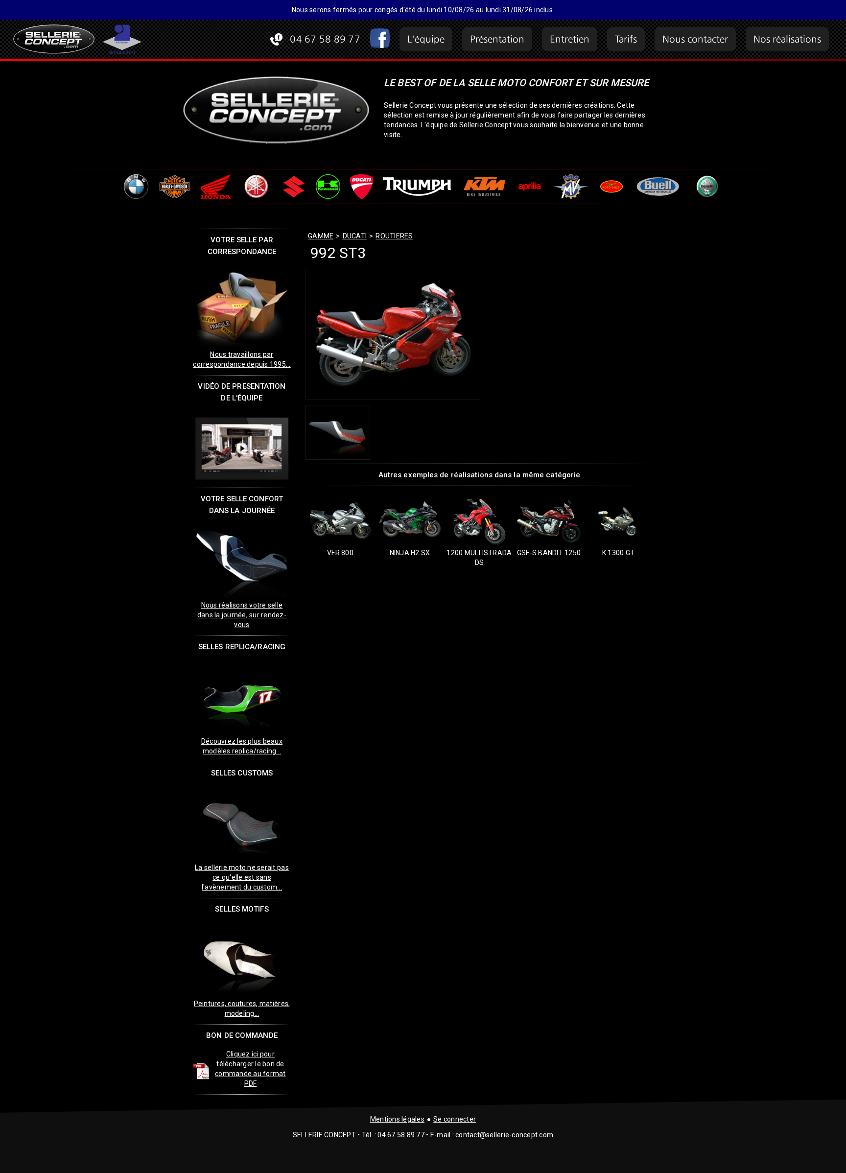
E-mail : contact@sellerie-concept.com (491, 1135)
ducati (355, 236)
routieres (394, 236)
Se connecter (454, 1119)
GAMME (320, 236)
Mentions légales (397, 1119)
